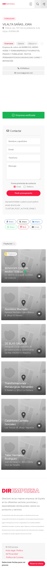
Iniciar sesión (30, 4)
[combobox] (9, 243)
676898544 (24, 68)
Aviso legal (10, 550)
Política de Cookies (14, 557)
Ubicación (32, 43)
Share (10, 222)
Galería (21, 43)
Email (36, 227)
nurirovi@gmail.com (24, 73)
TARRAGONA (9, 19)
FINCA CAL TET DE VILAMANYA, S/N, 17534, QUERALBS (21, 29)
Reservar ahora (36, 564)
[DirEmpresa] (9, 4)
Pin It (24, 227)
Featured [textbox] (8, 244)
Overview (8, 43)
